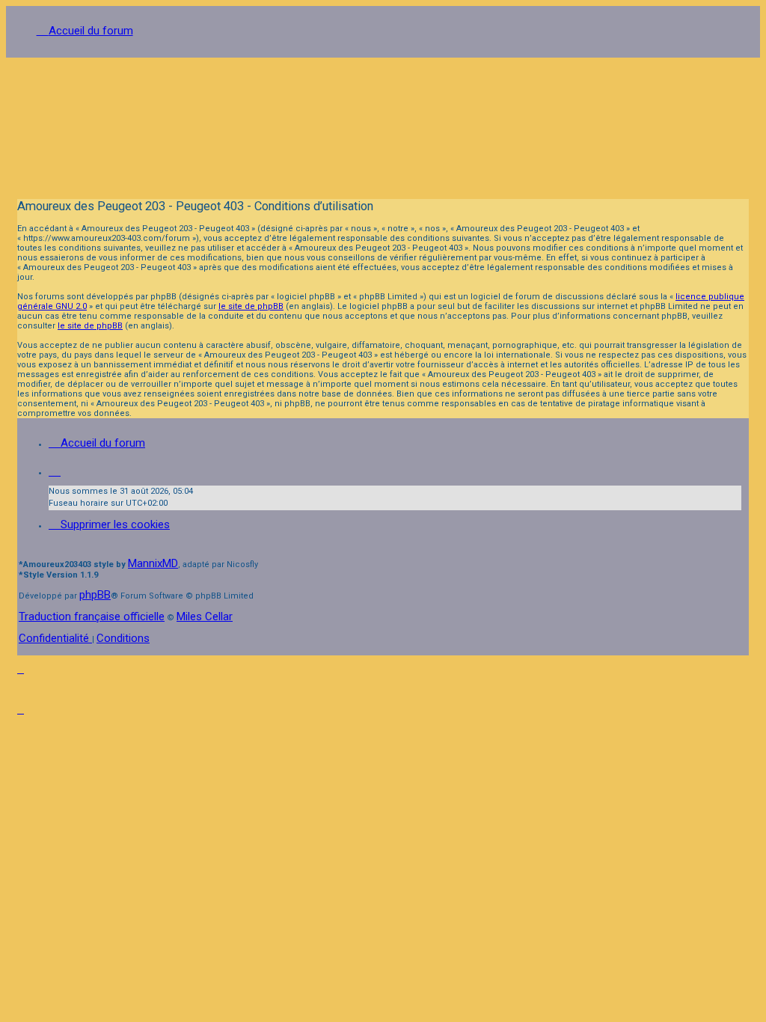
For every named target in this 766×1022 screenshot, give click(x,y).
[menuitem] (109, 524)
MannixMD (153, 563)
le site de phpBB (251, 306)
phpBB (95, 595)
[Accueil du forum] (383, 123)
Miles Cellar (205, 616)
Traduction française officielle (92, 616)
